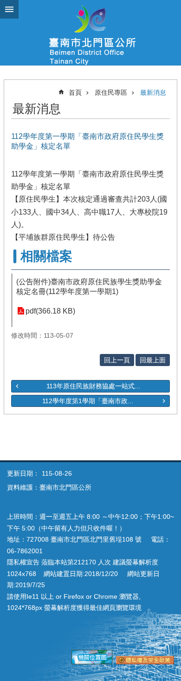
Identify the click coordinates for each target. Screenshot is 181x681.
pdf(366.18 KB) (50, 311)
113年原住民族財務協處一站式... (93, 386)
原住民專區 (111, 92)
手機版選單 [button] (9, 9)
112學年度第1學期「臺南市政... (87, 401)
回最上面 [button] (153, 360)
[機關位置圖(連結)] (91, 662)
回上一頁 (117, 360)
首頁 (75, 92)
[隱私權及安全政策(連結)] (145, 662)
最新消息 (153, 92)
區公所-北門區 (90, 32)
